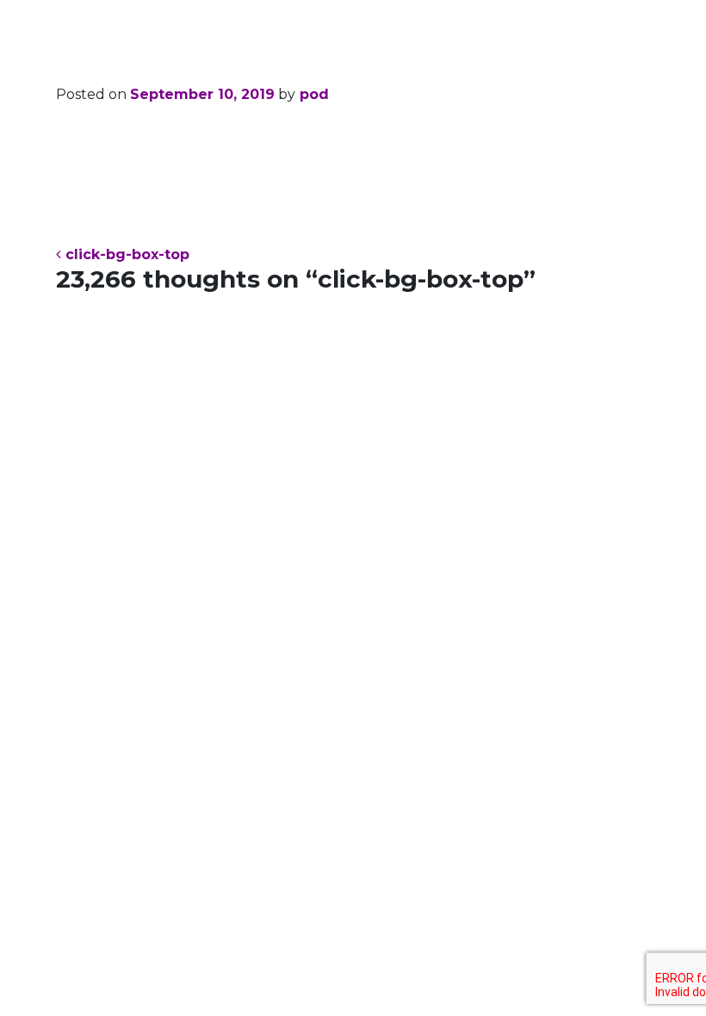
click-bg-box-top (125, 254)
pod (312, 94)
